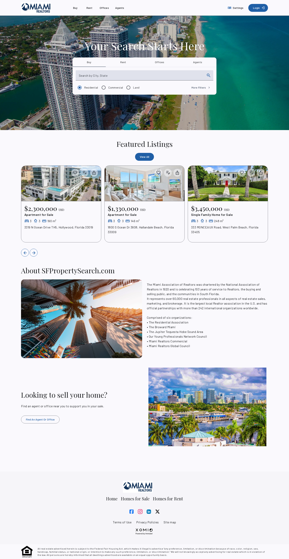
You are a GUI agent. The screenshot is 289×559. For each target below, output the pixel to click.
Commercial (115, 87)
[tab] (89, 62)
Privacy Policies (147, 522)
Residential (91, 87)
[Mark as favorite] (75, 173)
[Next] (34, 253)
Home (112, 498)
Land (136, 87)
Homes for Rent (168, 498)
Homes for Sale (135, 498)
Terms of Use (122, 522)
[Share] (94, 173)
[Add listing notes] (84, 173)
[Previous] (25, 253)
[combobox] (141, 77)
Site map (170, 522)
